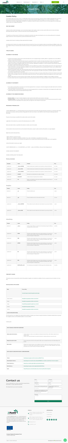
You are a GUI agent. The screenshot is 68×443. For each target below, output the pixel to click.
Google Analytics (28, 293)
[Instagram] (52, 419)
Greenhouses (26, 2)
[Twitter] (49, 419)
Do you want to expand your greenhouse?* (53, 386)
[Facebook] (47, 419)
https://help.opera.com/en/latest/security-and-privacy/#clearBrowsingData (37, 368)
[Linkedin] (54, 419)
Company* (50, 379)
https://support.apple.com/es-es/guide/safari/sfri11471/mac (34, 366)
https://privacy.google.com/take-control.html (30, 298)
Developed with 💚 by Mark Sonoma (54, 440)
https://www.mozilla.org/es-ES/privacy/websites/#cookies (34, 363)
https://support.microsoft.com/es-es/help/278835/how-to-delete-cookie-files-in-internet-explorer (41, 360)
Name (35, 379)
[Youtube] (56, 419)
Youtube (23, 293)
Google (32, 293)
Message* (36, 394)
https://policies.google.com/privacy (28, 306)
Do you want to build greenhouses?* (41, 386)
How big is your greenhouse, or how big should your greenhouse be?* (41, 391)
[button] (65, 440)
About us (18, 2)
